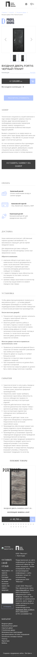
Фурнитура (5, 641)
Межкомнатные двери (9, 626)
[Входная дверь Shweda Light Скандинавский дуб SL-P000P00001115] (18, 486)
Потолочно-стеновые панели (12, 636)
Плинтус (5, 639)
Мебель (4, 643)
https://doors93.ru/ (22, 590)
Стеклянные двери (8, 630)
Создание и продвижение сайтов (13, 653)
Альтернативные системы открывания (15, 634)
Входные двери (7, 624)
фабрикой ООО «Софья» (25, 609)
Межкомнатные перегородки (12, 632)
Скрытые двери (7, 628)
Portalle (32, 73)
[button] (3, 524)
